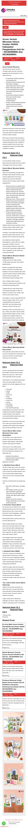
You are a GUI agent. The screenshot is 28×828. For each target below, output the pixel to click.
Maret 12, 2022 (8, 693)
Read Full (6, 647)
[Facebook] (12, 6)
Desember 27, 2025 (9, 633)
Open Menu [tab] (23, 15)
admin (17, 58)
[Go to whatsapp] (4, 823)
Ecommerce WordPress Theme (14, 820)
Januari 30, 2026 (8, 661)
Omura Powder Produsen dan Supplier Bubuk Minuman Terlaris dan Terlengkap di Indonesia (14, 22)
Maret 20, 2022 (8, 58)
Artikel (5, 27)
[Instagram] (14, 6)
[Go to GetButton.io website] (3, 826)
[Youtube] (16, 6)
